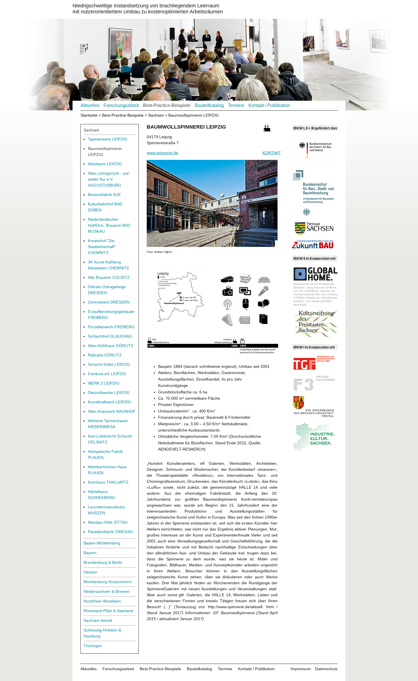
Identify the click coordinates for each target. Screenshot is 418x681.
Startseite (89, 115)
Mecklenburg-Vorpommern (108, 581)
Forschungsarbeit (121, 105)
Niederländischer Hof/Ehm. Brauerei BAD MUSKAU (109, 225)
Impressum (301, 668)
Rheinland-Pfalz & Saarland (108, 610)
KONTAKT (271, 152)
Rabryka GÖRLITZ (105, 355)
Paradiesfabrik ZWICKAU (110, 531)
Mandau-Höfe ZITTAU (108, 522)
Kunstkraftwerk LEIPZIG (109, 402)
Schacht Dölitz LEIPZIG (109, 364)
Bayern (90, 552)
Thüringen (93, 645)
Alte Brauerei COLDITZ (109, 277)
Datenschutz (326, 668)
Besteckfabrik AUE (104, 194)
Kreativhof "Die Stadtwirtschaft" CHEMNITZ (102, 246)
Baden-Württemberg (102, 543)
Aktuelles (89, 105)
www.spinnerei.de (162, 152)
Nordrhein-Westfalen (102, 601)
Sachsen (156, 115)
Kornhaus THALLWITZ (108, 482)
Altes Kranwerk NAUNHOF (112, 411)
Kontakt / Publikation (269, 105)
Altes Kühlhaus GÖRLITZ (110, 345)
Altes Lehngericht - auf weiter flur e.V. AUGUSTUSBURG (108, 179)
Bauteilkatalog (209, 105)
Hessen (90, 572)
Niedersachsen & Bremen (107, 591)
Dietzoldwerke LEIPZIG (109, 392)
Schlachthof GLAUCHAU (110, 336)
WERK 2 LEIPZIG (103, 383)
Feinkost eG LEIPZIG (107, 374)
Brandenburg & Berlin (103, 562)
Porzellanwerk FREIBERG (111, 327)
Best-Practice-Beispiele (167, 105)
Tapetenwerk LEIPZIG (107, 139)
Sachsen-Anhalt (98, 620)
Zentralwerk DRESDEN (108, 302)
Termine (236, 105)
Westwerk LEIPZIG (105, 164)
